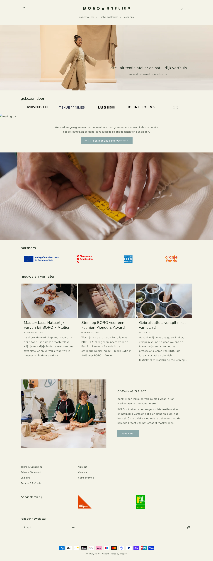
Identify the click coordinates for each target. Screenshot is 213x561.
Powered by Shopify (117, 554)
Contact (82, 466)
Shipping (26, 477)
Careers (82, 472)
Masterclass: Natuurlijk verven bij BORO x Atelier (47, 325)
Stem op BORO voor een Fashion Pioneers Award (103, 325)
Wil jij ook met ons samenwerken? (106, 140)
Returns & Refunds (31, 483)
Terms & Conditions (31, 466)
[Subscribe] (73, 527)
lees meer (128, 433)
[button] (24, 8)
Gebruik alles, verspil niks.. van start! (162, 325)
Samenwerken (86, 477)
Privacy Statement (31, 472)
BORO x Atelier (101, 554)
